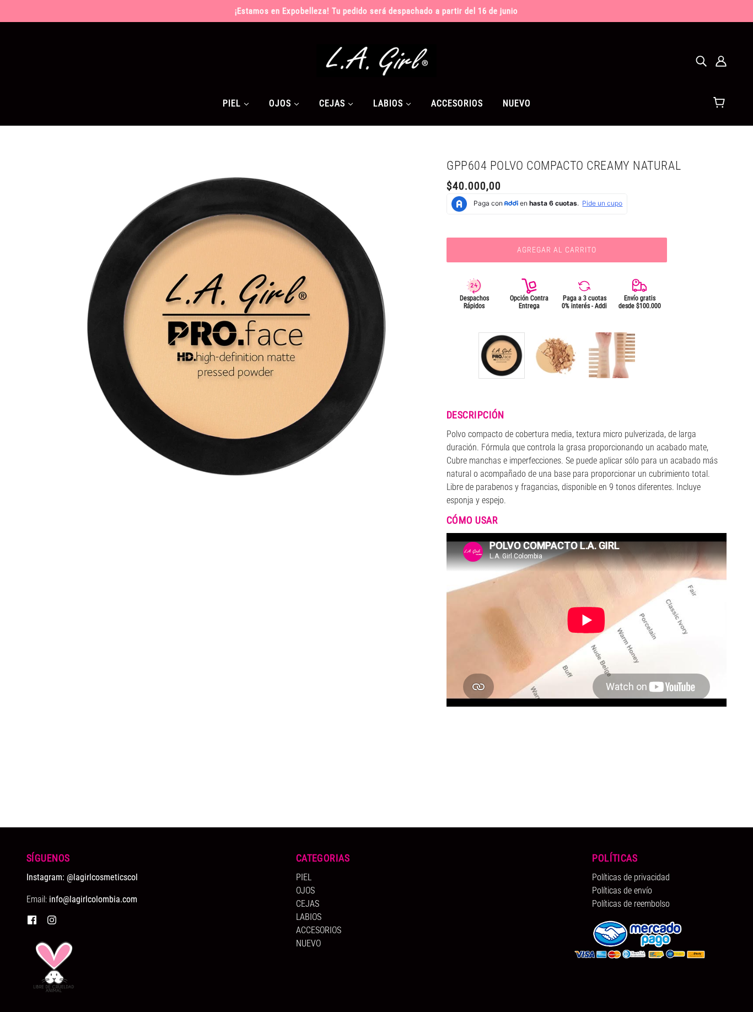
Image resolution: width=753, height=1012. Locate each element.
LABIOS (308, 917)
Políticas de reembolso (631, 903)
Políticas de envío (622, 890)
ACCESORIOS (318, 930)
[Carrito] (720, 103)
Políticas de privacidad (631, 877)
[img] (701, 61)
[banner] (376, 60)
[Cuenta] (721, 61)
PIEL (303, 877)
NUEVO (308, 943)
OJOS (305, 890)
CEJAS (307, 903)
